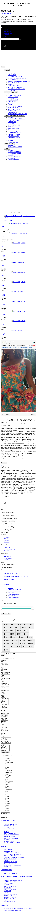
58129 (3, 324)
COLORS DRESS (9, 829)
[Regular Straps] (5, 747)
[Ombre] (3, 696)
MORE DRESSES (9, 579)
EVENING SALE (9, 901)
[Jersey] (4, 712)
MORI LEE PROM (9, 836)
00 (14, 624)
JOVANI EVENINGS (10, 886)
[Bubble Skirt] (6, 677)
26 (13, 634)
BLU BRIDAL (8, 851)
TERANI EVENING (10, 897)
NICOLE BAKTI (9, 892)
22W (15, 640)
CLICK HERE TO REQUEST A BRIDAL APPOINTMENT (18, 4)
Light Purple (9, 781)
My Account (7, 31)
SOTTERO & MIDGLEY (11, 863)
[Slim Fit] (5, 735)
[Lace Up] (5, 687)
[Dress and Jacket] (5, 672)
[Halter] (5, 724)
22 (26, 631)
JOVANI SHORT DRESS (11, 835)
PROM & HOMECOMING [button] (9, 821)
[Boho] (5, 671)
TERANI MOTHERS (10, 898)
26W (31, 640)
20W (7, 640)
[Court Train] (4, 719)
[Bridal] (7, 661)
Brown (8, 803)
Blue (7, 774)
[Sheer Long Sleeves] (6, 742)
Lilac (7, 779)
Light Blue (9, 770)
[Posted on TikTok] (34, 342)
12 (25, 627)
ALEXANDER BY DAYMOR (13, 880)
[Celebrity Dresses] (6, 678)
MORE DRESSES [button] (6, 870)
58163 (3, 334)
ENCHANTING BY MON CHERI (14, 854)
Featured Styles (8, 220)
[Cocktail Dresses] (7, 666)
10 (18, 627)
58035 (3, 246)
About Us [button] (7, 584)
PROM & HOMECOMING (12, 573)
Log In (6, 36)
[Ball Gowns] (5, 669)
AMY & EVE (8, 849)
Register (6, 34)
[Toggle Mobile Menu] (1, 569)
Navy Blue (9, 776)
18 (13, 631)
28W (7, 643)
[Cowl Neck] (5, 723)
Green (7, 764)
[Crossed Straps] (5, 686)
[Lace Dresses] (5, 674)
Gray (7, 807)
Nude (7, 800)
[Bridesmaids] (7, 663)
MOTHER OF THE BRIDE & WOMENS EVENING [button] (16, 876)
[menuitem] (20, 30)
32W (23, 643)
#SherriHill (5, 347)
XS (7, 647)
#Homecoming (11, 347)
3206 (2, 227)
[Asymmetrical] (4, 717)
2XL (7, 650)
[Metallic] (3, 694)
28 (20, 634)
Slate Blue (9, 772)
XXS (31, 643)
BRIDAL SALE (9, 866)
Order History (8, 558)
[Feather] (4, 710)
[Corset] (6, 681)
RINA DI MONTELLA (10, 894)
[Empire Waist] (5, 732)
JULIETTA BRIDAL (10, 855)
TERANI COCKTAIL (10, 895)
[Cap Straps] (5, 746)
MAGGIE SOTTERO (10, 859)
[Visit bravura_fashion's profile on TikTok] (4, 342)
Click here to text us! (6, 13)
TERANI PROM (9, 841)
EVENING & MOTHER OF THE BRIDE (16, 576)
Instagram (6, 537)
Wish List (6, 30)
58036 (3, 256)
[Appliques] (5, 700)
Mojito (8, 760)
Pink (7, 784)
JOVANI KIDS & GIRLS (11, 873)
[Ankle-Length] (4, 715)
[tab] (20, 584)
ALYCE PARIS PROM (10, 824)
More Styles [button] (4, 905)
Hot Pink (8, 786)
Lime (7, 765)
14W (13, 637)
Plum (7, 791)
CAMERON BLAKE (10, 881)
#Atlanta (29, 347)
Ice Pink (8, 782)
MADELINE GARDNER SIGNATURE (15, 857)
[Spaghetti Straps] (5, 749)
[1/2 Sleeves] (6, 738)
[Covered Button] (5, 684)
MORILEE (7, 860)
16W (22, 637)
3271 (2, 236)
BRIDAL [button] (3, 846)
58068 (3, 285)
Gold (7, 801)
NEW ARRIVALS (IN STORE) (13, 910)
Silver (7, 808)
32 (6, 637)
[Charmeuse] (4, 707)
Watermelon (9, 789)
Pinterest (6, 540)
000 (7, 624)
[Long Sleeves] (6, 741)
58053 (3, 266)
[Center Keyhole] (6, 680)
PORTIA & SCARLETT (11, 838)
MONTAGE (7, 891)
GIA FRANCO (8, 883)
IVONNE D (7, 884)
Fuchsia (8, 788)
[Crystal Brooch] (5, 704)
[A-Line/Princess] (5, 730)
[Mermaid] (5, 733)
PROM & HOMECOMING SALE (14, 842)
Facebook (6, 542)
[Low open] (5, 689)
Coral (7, 796)
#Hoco (17, 347)
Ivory (7, 798)
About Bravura (8, 551)
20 (20, 631)
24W (23, 640)
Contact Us (7, 547)
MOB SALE (7, 900)
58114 (3, 305)
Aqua (7, 767)
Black (7, 805)
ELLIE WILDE (8, 830)
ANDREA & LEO (9, 825)
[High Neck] (5, 726)
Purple (7, 777)
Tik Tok (6, 538)
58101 (3, 295)
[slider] (32, 608)
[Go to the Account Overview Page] (1, 27)
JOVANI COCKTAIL (10, 833)
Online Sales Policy (9, 549)
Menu (2, 67)
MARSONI (7, 888)
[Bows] (5, 703)
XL (32, 647)
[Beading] (5, 701)
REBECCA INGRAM (10, 862)
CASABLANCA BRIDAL (11, 852)
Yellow (8, 758)
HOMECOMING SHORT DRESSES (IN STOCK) (18, 908)
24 (6, 634)
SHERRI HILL (8, 839)
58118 (3, 314)
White (7, 810)
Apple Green (9, 762)
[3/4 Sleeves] (6, 740)
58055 (3, 275)
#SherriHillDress (23, 347)
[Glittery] (3, 692)
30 (26, 634)
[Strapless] (5, 750)
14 (31, 627)
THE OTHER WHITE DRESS (13, 865)
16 (6, 631)
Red (7, 793)
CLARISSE (7, 827)
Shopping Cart (8, 33)
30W (15, 643)
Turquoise (8, 769)
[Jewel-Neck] (5, 727)
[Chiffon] (4, 709)
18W (30, 637)
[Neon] (3, 695)
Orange (8, 795)
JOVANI (6, 832)
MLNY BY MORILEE (10, 889)
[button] (7, 70)
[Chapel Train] (4, 718)
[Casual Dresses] (7, 664)
